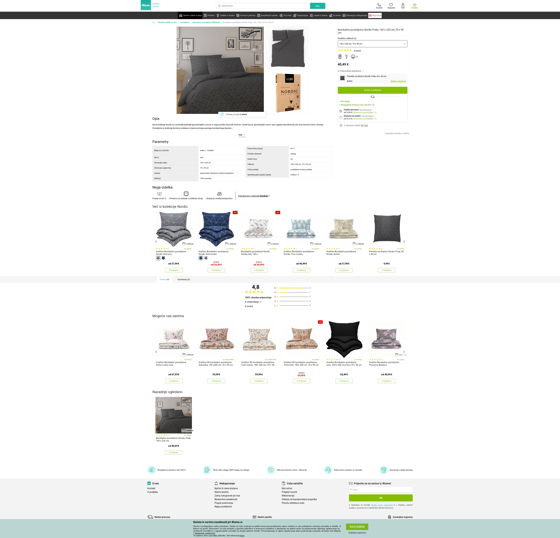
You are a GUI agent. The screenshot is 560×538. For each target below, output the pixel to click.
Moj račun (287, 488)
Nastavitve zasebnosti (205, 533)
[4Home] (154, 22)
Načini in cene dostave (226, 488)
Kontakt (151, 488)
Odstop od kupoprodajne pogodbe (299, 499)
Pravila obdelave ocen (293, 503)
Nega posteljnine (223, 506)
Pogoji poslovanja (224, 503)
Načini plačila (222, 492)
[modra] (163, 258)
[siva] (158, 258)
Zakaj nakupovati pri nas (227, 496)
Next (404, 241)
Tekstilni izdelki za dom (167, 22)
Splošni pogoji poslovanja (382, 505)
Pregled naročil (289, 492)
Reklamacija (288, 496)
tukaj (242, 535)
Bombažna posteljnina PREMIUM (206, 22)
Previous (156, 241)
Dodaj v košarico (398, 81)
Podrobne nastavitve (357, 532)
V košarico (173, 270)
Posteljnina (184, 22)
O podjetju (152, 492)
